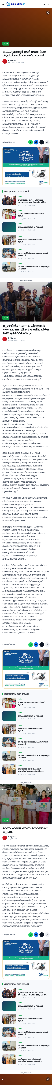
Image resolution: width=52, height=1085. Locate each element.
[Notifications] (48, 4)
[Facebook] (36, 142)
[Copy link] (47, 142)
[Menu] (3, 4)
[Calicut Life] (15, 4)
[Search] (44, 4)
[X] (41, 142)
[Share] (48, 13)
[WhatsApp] (30, 142)
